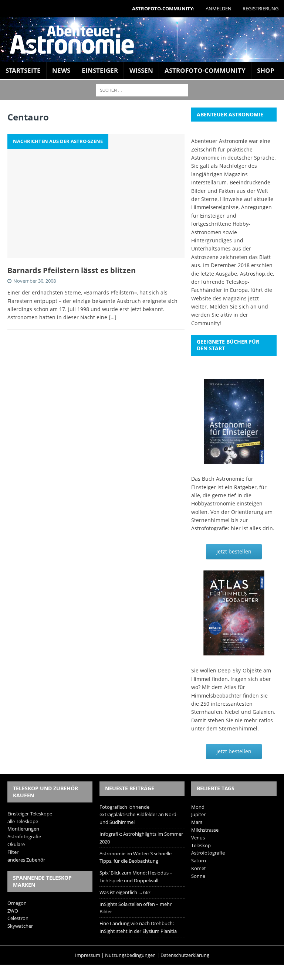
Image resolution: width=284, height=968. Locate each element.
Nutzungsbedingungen (130, 955)
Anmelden (218, 8)
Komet (198, 868)
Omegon (17, 903)
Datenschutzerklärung (184, 955)
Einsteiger (100, 70)
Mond (197, 807)
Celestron (17, 918)
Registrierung (260, 8)
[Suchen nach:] (142, 89)
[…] (112, 317)
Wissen (141, 70)
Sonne (198, 876)
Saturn (198, 860)
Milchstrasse (205, 829)
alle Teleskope (22, 821)
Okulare (16, 844)
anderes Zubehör (26, 859)
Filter (12, 852)
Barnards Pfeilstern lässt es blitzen (71, 270)
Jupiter (198, 814)
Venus (198, 837)
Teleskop (201, 845)
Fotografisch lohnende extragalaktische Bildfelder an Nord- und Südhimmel (138, 815)
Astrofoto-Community (205, 70)
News (61, 70)
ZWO (12, 910)
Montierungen (23, 828)
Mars (196, 822)
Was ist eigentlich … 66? (125, 892)
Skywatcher (20, 926)
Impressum (87, 955)
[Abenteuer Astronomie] (142, 39)
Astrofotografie (24, 836)
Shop (265, 70)
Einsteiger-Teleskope (29, 813)
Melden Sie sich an (233, 306)
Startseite (23, 70)
